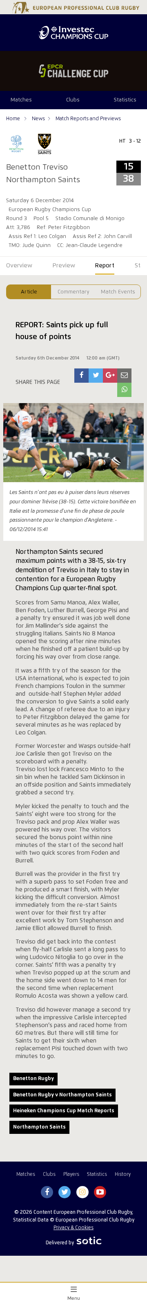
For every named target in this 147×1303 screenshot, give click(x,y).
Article (29, 292)
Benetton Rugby (33, 1078)
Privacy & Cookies (73, 1227)
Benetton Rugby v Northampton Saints (62, 1095)
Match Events (118, 292)
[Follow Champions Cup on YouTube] (100, 1192)
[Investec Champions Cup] (73, 32)
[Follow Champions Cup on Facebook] (47, 1192)
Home (13, 118)
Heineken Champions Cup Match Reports (63, 1110)
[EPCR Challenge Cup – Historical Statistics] (73, 71)
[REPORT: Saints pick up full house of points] (82, 375)
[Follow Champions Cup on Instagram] (82, 1192)
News (38, 118)
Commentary (73, 292)
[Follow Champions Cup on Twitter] (64, 1192)
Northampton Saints (39, 1127)
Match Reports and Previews (88, 118)
